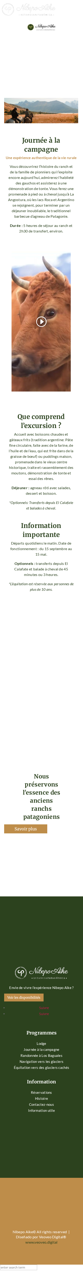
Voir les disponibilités (23, 997)
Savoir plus (26, 829)
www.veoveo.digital (41, 1242)
